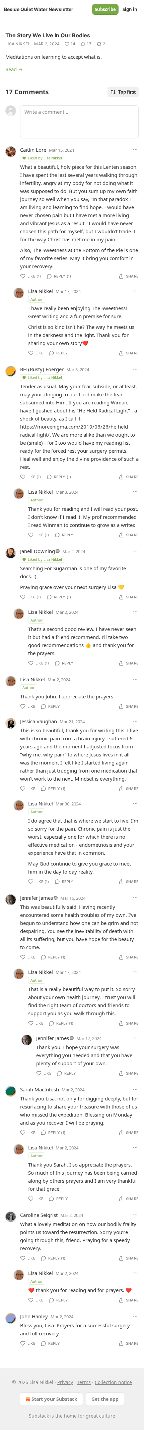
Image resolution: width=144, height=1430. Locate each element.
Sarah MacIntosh (39, 1089)
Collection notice (113, 1382)
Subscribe (105, 9)
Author (36, 299)
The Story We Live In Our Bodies (47, 35)
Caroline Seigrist (39, 1215)
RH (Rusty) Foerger (42, 369)
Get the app (105, 1399)
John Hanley (34, 1316)
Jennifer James (36, 897)
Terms (84, 1382)
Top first (127, 92)
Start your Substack (54, 1399)
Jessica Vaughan (38, 721)
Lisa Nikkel (17, 43)
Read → (14, 69)
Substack (39, 1416)
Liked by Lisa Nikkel (45, 157)
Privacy (65, 1382)
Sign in (130, 9)
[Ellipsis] (135, 149)
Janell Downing (37, 551)
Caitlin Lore (33, 149)
